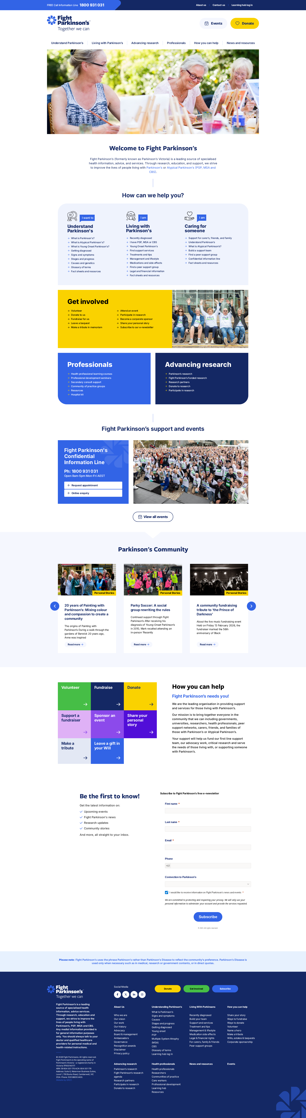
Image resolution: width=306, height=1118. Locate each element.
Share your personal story (137, 720)
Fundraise (103, 687)
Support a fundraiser (71, 717)
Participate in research (126, 1084)
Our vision (119, 1018)
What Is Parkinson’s (162, 1011)
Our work (119, 1022)
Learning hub (159, 1088)
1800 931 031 (92, 5)
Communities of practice (165, 1076)
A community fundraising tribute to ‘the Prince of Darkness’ (217, 609)
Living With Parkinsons (202, 1006)
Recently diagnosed (200, 1015)
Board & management (126, 1034)
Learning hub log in (242, 5)
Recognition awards (125, 1045)
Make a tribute (67, 745)
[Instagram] (142, 994)
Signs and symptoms (163, 1015)
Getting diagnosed (162, 1027)
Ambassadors (121, 1038)
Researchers (159, 1072)
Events (231, 1063)
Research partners (124, 1080)
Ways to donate (235, 1022)
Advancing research (125, 1063)
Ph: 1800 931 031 (81, 471)
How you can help (237, 1006)
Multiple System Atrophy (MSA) (165, 1040)
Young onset (158, 1031)
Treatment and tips (199, 1026)
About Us (119, 1006)
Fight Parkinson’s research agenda (128, 1074)
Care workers (159, 1080)
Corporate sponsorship (240, 1041)
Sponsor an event (104, 717)
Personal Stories (104, 592)
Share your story (236, 1015)
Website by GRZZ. (64, 1080)
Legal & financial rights (201, 1038)
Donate (134, 687)
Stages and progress (163, 1023)
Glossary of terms (161, 1050)
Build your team (198, 1018)
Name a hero (234, 1030)
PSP (154, 1034)
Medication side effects (202, 1034)
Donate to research (124, 1088)
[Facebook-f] (117, 994)
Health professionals (163, 1063)
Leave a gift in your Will (107, 745)
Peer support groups (200, 1045)
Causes (156, 1019)
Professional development (166, 1084)
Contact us (219, 5)
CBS (154, 1046)
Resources (158, 1091)
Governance (120, 1041)
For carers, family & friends (204, 1041)
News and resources (201, 1063)
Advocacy (119, 1030)
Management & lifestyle (202, 1030)
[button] (54, 606)
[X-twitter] (125, 994)
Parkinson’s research (125, 1069)
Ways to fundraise (237, 1018)
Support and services (201, 1022)
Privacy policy (121, 1053)
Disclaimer (120, 1049)
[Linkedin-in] (134, 994)
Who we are (120, 1015)
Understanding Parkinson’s (167, 1006)
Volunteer (70, 687)
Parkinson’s (154, 167)
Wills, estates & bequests (241, 1038)
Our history (120, 1026)
